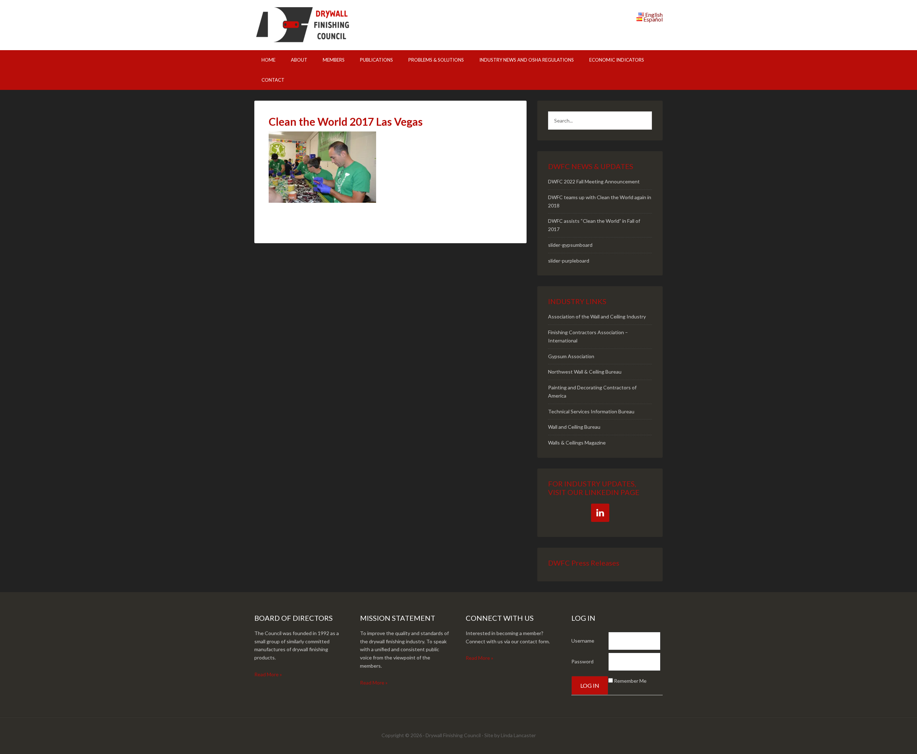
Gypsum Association (571, 356)
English (654, 14)
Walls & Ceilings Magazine (577, 443)
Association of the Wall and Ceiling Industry (597, 316)
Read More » (268, 674)
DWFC (315, 25)
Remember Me (630, 681)
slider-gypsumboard (570, 245)
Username (582, 641)
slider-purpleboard (568, 261)
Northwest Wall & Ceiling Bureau (584, 372)
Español (653, 19)
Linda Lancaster (518, 735)
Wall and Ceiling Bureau (574, 427)
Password (582, 661)
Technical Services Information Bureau (591, 411)
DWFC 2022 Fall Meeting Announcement (594, 181)
